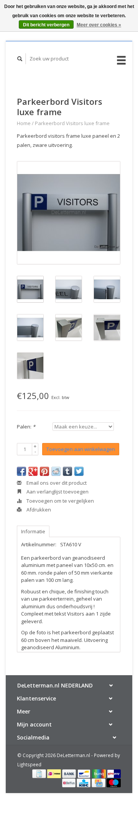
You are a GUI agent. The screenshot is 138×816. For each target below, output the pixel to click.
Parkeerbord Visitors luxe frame (72, 123)
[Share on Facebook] (21, 471)
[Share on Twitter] (79, 471)
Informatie (33, 531)
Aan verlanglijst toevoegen (57, 491)
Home (24, 123)
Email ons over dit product (56, 482)
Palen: (26, 426)
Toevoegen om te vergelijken (59, 500)
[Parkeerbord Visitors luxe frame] (68, 212)
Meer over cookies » (99, 25)
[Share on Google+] (33, 471)
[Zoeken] (20, 58)
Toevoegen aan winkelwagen (80, 449)
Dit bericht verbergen (46, 25)
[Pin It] (44, 471)
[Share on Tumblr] (67, 471)
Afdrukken (38, 509)
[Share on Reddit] (56, 471)
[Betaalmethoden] (39, 773)
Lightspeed (29, 764)
